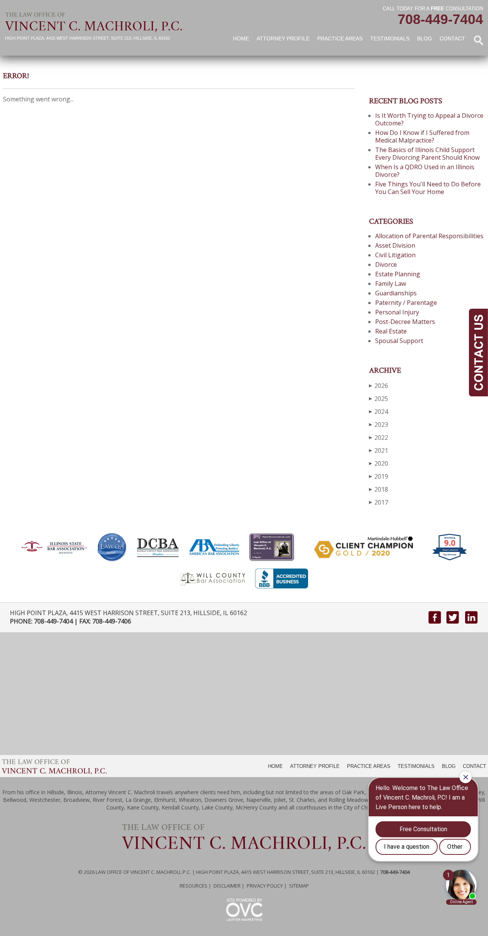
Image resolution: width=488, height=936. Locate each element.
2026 (378, 385)
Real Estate (391, 331)
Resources (193, 885)
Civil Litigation (395, 255)
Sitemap (299, 885)
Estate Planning (397, 274)
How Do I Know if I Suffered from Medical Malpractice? (422, 136)
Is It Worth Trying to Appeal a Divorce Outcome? (429, 119)
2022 (378, 437)
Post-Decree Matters (405, 321)
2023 (378, 424)
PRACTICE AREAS (368, 766)
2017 (378, 502)
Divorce (386, 264)
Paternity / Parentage (406, 302)
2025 (378, 398)
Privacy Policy (265, 885)
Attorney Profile (283, 38)
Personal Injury (397, 312)
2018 (378, 489)
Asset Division (395, 245)
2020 (378, 463)
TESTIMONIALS (416, 766)
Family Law (390, 283)
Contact (452, 38)
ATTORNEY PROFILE (315, 766)
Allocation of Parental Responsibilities (429, 236)
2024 (378, 411)
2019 (378, 476)
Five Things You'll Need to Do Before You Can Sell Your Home (428, 188)
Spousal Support (399, 341)
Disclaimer (227, 885)
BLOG (449, 766)
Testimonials (389, 38)
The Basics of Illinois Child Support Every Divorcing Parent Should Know (427, 154)
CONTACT (474, 766)
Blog (424, 38)
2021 (378, 450)
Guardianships (396, 293)
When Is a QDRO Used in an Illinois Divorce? (424, 171)
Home (241, 38)
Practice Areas (340, 38)
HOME (275, 766)
